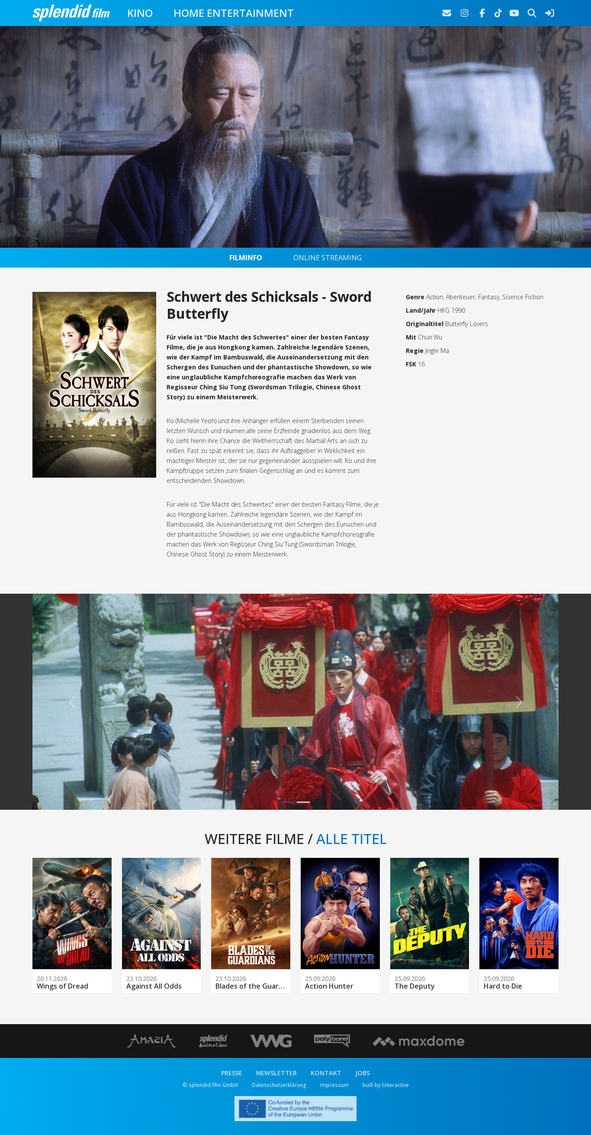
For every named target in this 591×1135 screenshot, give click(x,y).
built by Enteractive (386, 1085)
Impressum (334, 1085)
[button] (71, 702)
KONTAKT (326, 1073)
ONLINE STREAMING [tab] (327, 257)
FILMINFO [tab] (245, 257)
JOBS (362, 1073)
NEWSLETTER (276, 1073)
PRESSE (231, 1073)
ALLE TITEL (351, 838)
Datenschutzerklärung (279, 1085)
